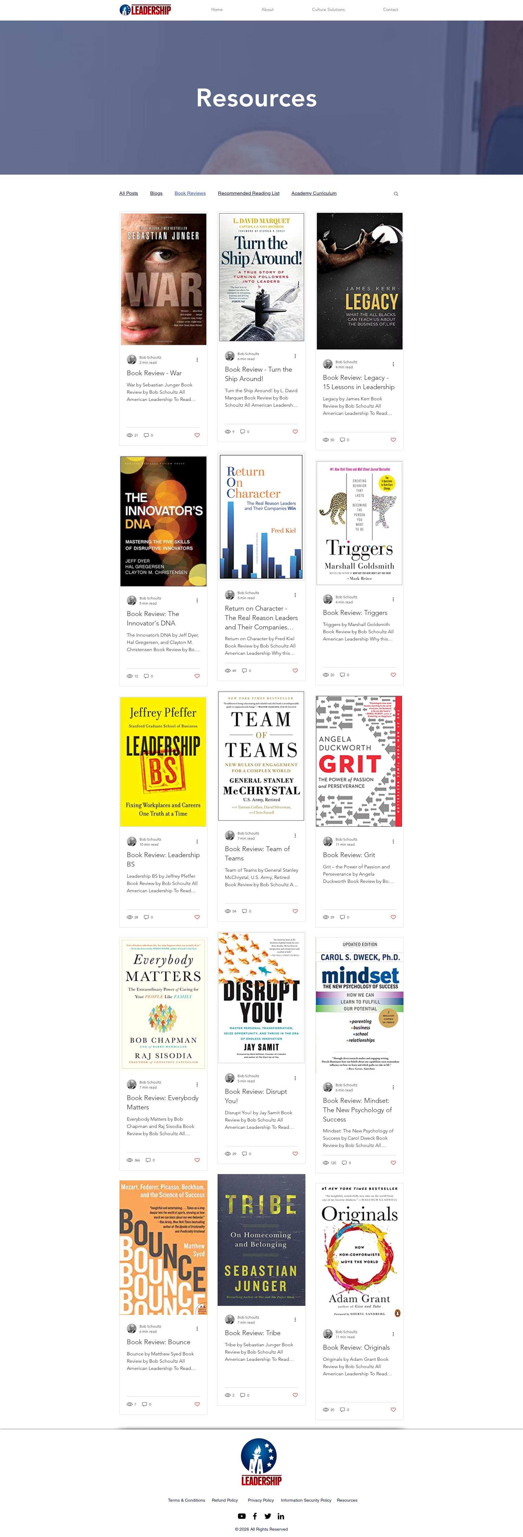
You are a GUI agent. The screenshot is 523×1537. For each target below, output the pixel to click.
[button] (396, 194)
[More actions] (199, 359)
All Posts (128, 193)
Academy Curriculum (314, 193)
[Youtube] (241, 1516)
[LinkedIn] (280, 1516)
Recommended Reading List (248, 193)
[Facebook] (254, 1516)
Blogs (156, 193)
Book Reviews (190, 193)
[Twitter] (267, 1516)
